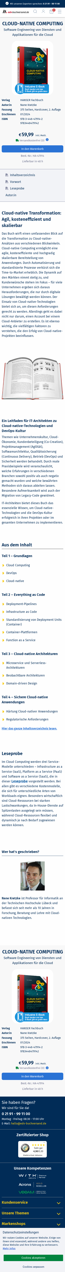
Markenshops (13, 1223)
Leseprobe (17, 188)
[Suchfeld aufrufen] (36, 11)
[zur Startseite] (15, 11)
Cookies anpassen (33, 1266)
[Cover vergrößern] (32, 68)
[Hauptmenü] (61, 11)
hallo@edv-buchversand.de (28, 1123)
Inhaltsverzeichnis (22, 175)
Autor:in (11, 195)
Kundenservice (15, 1202)
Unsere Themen (15, 1213)
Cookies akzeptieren (33, 1257)
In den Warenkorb (32, 149)
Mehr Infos (9, 1248)
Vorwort (15, 182)
